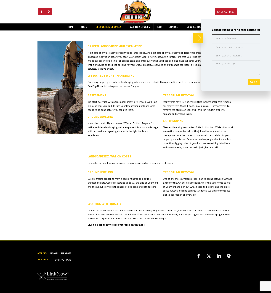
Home (70, 27)
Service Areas (195, 27)
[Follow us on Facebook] (41, 11)
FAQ (159, 27)
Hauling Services (139, 27)
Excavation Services (109, 27)
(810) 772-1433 (225, 12)
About (85, 27)
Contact (174, 27)
